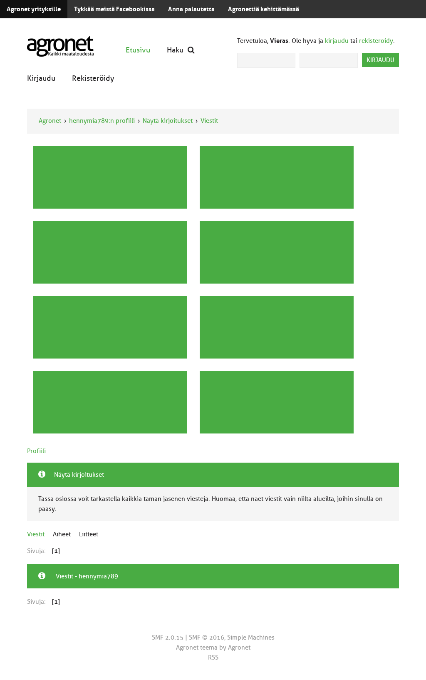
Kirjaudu (41, 78)
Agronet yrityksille (34, 9)
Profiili (36, 451)
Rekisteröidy (93, 78)
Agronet (50, 121)
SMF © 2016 (206, 637)
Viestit (209, 121)
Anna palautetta (191, 9)
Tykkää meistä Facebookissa (114, 9)
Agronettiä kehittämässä (263, 9)
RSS (213, 657)
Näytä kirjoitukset (168, 121)
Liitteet (88, 534)
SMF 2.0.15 (167, 637)
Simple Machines (251, 637)
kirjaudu (337, 41)
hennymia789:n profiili (102, 121)
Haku (175, 49)
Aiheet (62, 534)
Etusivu (138, 49)
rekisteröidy (376, 41)
